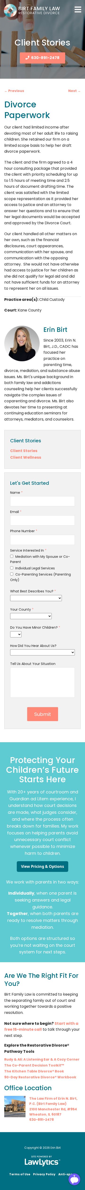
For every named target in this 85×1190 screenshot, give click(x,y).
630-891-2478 (45, 57)
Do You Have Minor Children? (35, 627)
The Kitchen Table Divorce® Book (34, 1071)
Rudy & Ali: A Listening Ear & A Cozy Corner (42, 1059)
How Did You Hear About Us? (33, 645)
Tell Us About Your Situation (32, 663)
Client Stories (25, 440)
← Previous (14, 90)
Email (15, 511)
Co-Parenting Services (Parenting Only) (40, 577)
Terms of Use (19, 1174)
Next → (74, 90)
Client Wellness (25, 457)
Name (16, 492)
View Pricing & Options (42, 866)
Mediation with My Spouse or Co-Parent (40, 559)
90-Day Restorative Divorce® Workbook (40, 1077)
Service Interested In (28, 550)
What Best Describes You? (33, 591)
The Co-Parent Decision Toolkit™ (34, 1065)
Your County (22, 609)
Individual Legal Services (34, 568)
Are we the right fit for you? (41, 979)
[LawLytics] (42, 1161)
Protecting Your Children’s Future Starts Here (42, 769)
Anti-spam (67, 1174)
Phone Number (23, 531)
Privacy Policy (44, 1174)
